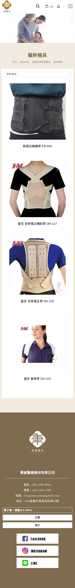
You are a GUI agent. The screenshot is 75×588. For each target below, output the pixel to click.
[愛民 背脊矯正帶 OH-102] (37, 266)
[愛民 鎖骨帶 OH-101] (37, 344)
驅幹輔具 (58, 62)
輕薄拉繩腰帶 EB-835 (37, 146)
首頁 (14, 62)
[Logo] (6, 6)
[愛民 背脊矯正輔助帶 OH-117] (37, 189)
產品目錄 (24, 62)
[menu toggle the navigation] (70, 6)
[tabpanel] (37, 28)
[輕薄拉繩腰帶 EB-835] (37, 111)
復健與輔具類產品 (41, 62)
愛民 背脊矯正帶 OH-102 (37, 301)
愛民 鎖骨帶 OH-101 (37, 378)
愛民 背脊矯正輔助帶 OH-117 (37, 223)
